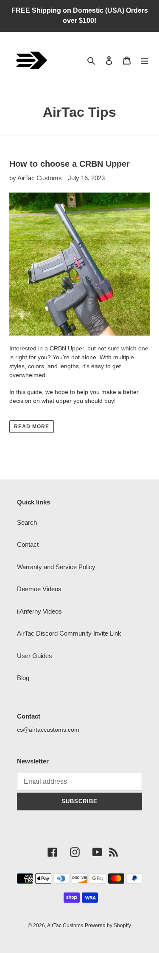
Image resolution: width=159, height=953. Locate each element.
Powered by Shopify (108, 925)
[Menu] (144, 60)
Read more (31, 427)
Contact (28, 544)
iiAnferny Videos (39, 611)
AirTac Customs (65, 925)
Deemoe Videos (39, 588)
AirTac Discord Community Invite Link (69, 633)
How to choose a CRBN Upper (69, 163)
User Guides (34, 655)
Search (27, 522)
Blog (23, 677)
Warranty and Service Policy (56, 566)
